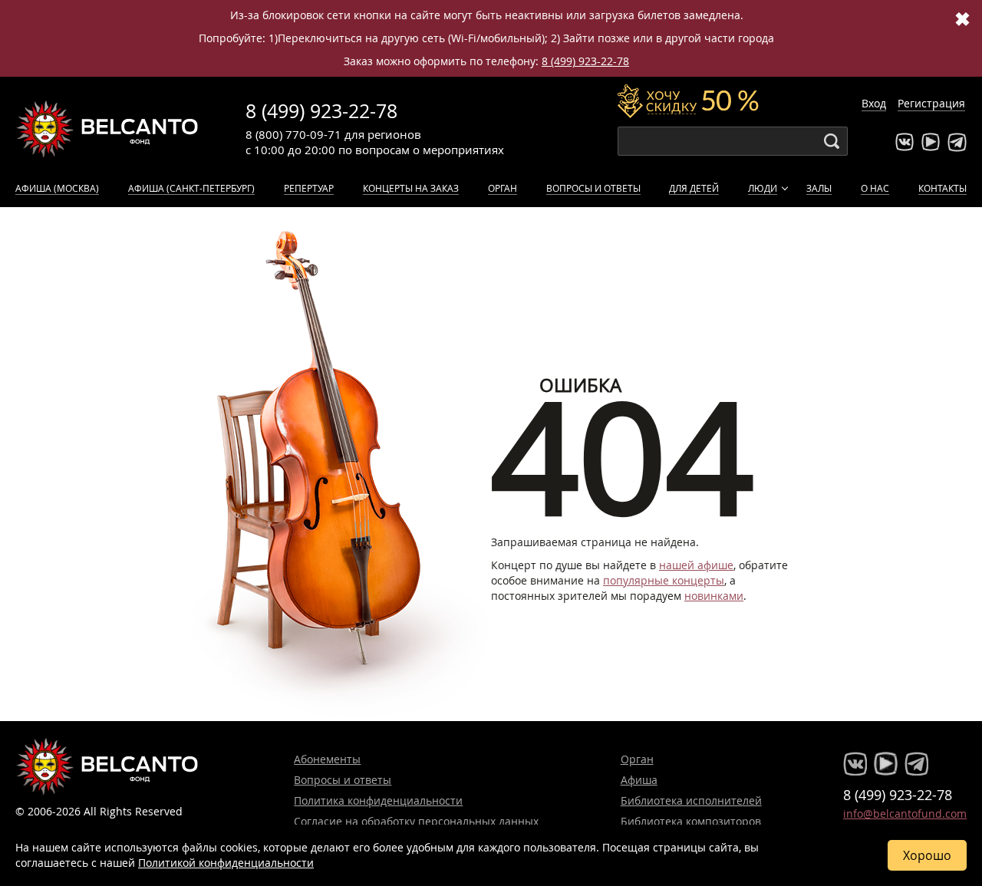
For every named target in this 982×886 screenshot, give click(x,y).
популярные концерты (663, 580)
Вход (874, 103)
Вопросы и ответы (593, 188)
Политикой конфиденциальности (226, 862)
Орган (502, 188)
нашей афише (696, 565)
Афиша (639, 779)
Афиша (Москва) (57, 188)
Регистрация (931, 103)
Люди (762, 188)
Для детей (694, 188)
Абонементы (327, 759)
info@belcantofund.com (905, 813)
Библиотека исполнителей (691, 800)
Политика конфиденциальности (378, 800)
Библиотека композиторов (691, 821)
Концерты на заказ (411, 188)
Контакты (942, 188)
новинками (713, 595)
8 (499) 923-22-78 (585, 61)
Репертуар (309, 188)
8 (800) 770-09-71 (293, 134)
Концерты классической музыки (107, 129)
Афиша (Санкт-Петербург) (191, 188)
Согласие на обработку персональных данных (416, 821)
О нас (875, 188)
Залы (819, 188)
